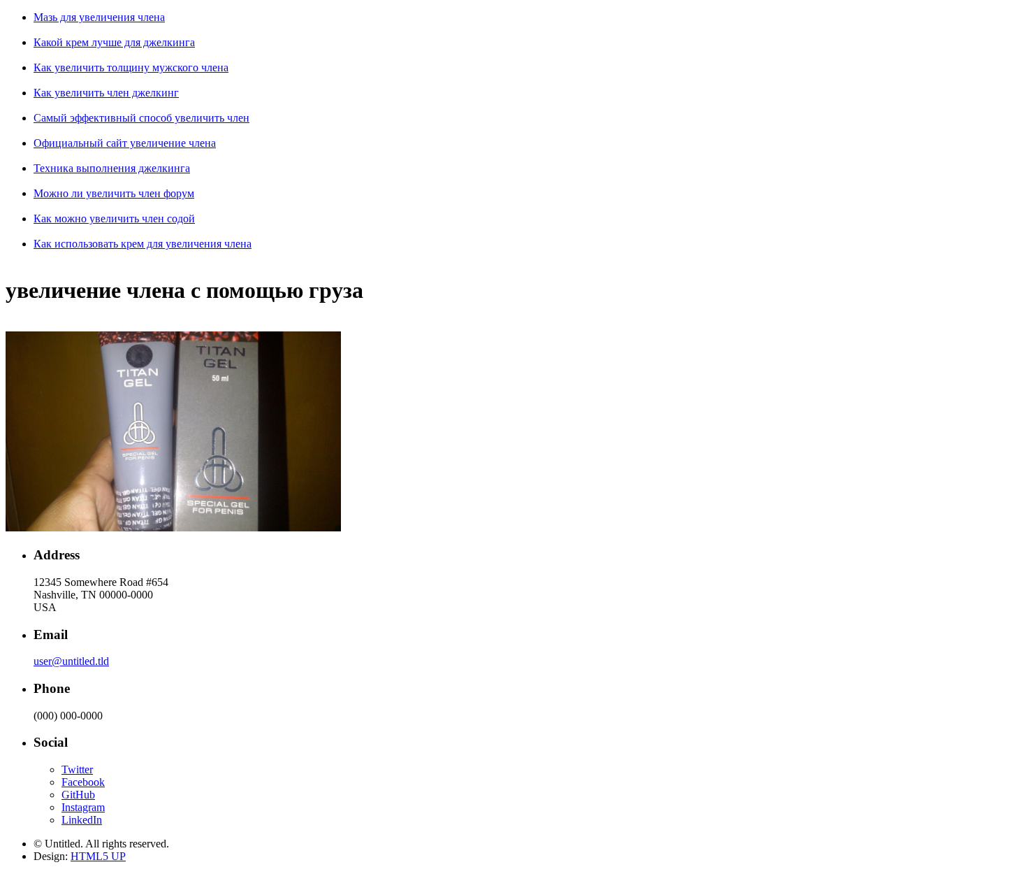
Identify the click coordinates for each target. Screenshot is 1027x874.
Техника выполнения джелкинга (112, 168)
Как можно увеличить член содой (114, 218)
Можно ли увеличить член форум (114, 193)
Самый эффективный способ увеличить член (141, 118)
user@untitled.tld (71, 661)
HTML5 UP (98, 856)
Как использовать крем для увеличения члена (143, 244)
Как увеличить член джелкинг (106, 93)
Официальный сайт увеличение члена (125, 143)
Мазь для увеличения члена (99, 17)
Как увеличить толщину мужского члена (131, 67)
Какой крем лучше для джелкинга (114, 42)
